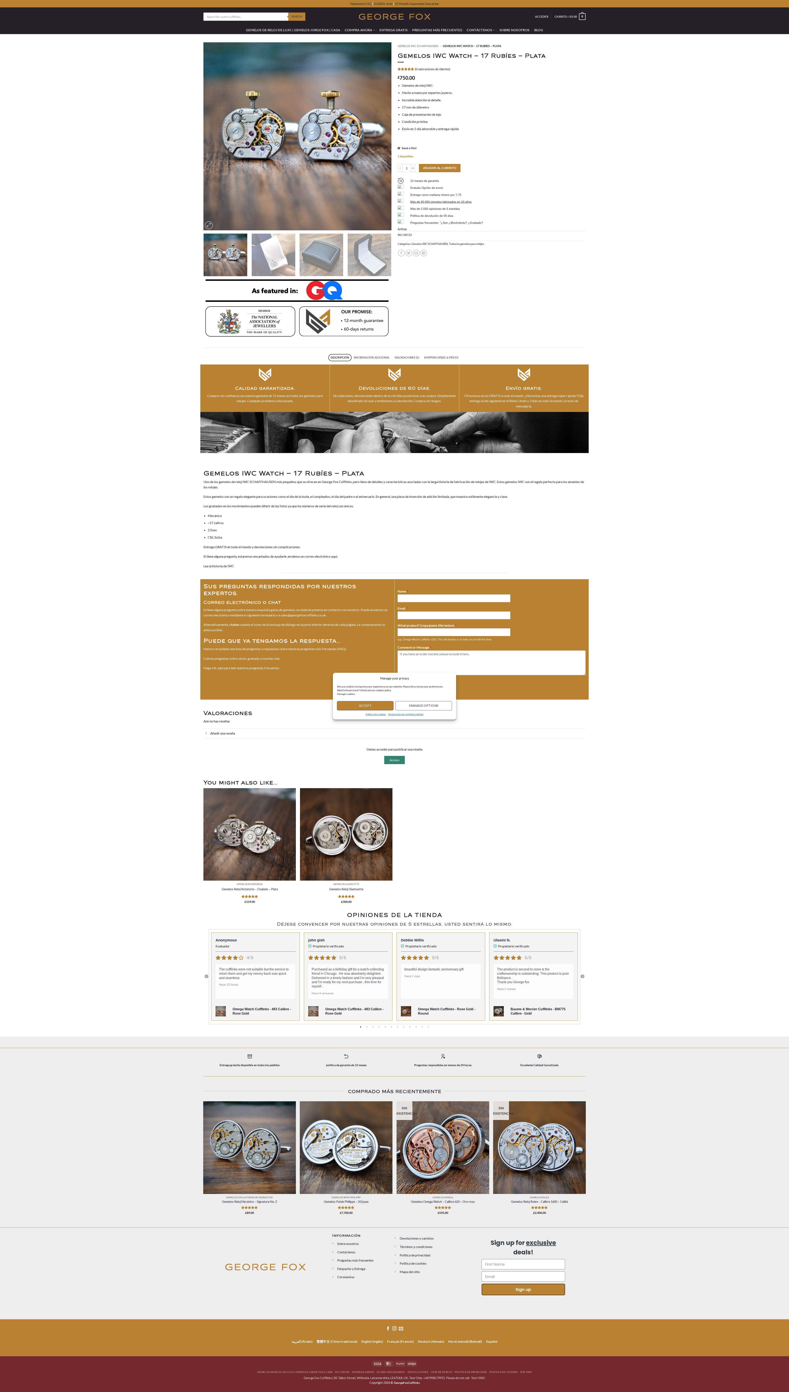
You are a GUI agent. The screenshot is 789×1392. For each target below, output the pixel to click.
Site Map (526, 1372)
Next (582, 977)
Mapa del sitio (410, 1272)
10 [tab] (416, 1027)
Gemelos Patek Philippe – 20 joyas (346, 1201)
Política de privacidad (415, 1255)
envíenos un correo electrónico (309, 556)
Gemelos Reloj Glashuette (346, 889)
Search (296, 16)
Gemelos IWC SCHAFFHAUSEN (418, 46)
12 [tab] (428, 1027)
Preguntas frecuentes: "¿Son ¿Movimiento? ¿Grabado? (446, 222)
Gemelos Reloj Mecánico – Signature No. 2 (249, 1201)
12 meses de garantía (424, 180)
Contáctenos (479, 30)
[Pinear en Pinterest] (423, 253)
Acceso (394, 760)
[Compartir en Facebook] (401, 253)
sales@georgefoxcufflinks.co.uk (303, 615)
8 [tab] (404, 1027)
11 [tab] (422, 1027)
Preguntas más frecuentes (437, 30)
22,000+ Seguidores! (391, 1372)
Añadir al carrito (440, 168)
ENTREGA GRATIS (393, 30)
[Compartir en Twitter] (408, 253)
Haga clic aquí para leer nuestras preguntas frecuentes (241, 668)
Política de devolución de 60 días (431, 215)
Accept (365, 705)
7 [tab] (398, 1027)
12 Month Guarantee (409, 4)
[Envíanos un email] (401, 1328)
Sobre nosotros (514, 30)
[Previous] (212, 136)
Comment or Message (414, 647)
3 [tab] (373, 1027)
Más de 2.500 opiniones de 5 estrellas (435, 208)
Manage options (423, 705)
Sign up (523, 1289)
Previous (206, 977)
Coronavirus (345, 1277)
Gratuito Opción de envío (426, 187)
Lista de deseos (441, 1372)
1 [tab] (361, 1027)
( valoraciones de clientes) (432, 69)
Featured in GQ (361, 4)
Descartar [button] (432, 4)
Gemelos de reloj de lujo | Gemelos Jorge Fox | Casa (293, 30)
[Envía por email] (416, 253)
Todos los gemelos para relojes (466, 244)
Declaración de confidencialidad (405, 714)
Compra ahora (358, 30)
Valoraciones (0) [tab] (406, 357)
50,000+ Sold (383, 4)
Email (402, 608)
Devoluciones (418, 1372)
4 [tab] (379, 1027)
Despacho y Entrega (351, 1269)
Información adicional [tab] (372, 357)
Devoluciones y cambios (417, 1238)
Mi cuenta (342, 1372)
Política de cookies (376, 714)
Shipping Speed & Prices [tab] (441, 357)
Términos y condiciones (416, 1247)
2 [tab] (367, 1027)
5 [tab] (385, 1027)
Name (403, 591)
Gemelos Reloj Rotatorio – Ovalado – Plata (250, 889)
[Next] (382, 136)
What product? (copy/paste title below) (427, 625)
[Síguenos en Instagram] (394, 1328)
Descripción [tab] (340, 357)
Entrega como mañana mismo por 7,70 (435, 194)
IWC (230, 566)
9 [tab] (410, 1027)
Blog (538, 30)
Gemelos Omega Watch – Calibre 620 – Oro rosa (443, 1201)
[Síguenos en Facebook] (388, 1328)
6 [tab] (391, 1027)
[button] (450, 678)
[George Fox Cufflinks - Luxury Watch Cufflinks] (394, 16)
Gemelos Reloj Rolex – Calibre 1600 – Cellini (539, 1201)
